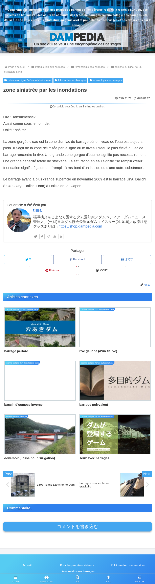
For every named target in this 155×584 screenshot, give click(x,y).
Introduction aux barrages (72, 80)
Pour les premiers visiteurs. (77, 565)
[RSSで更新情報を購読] (61, 236)
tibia (37, 210)
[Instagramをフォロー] (48, 236)
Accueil (26, 565)
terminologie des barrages (107, 80)
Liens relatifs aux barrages (77, 571)
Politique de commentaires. (128, 565)
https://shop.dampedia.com (80, 226)
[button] (102, 270)
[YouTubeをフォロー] (54, 236)
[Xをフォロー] (35, 236)
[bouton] (143, 531)
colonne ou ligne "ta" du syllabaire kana (29, 80)
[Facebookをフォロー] (42, 236)
